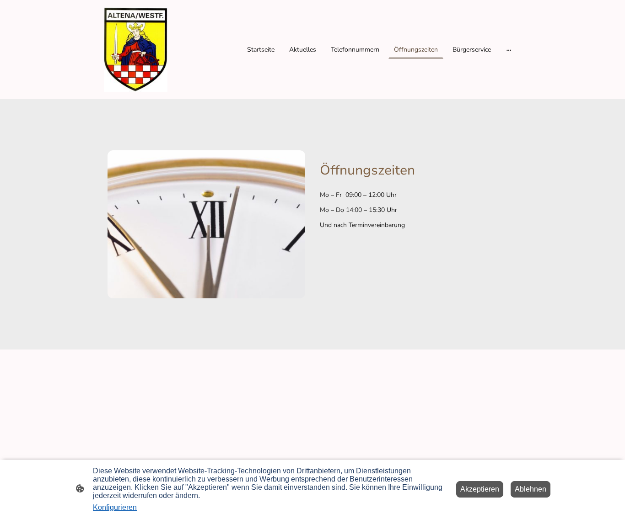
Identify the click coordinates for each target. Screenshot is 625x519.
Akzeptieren (479, 489)
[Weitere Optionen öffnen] (508, 50)
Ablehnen (530, 489)
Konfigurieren (115, 507)
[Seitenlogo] (135, 49)
